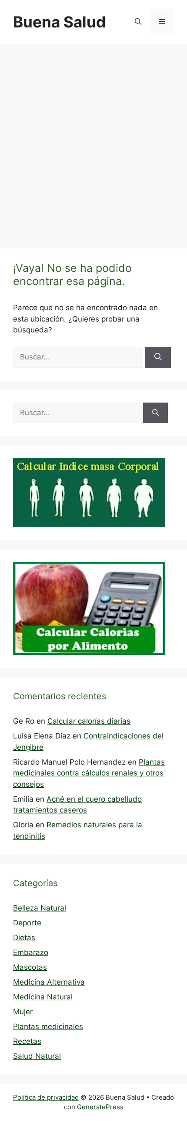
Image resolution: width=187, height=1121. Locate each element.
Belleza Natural (39, 908)
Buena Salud (59, 22)
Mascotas (30, 967)
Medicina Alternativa (49, 982)
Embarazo (30, 952)
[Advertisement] (93, 141)
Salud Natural (37, 1056)
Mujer (23, 1011)
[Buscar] (158, 357)
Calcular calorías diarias (88, 721)
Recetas (27, 1041)
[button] (138, 22)
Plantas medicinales (48, 1026)
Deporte (27, 922)
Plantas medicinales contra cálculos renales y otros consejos (89, 773)
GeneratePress (100, 1107)
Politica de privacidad (46, 1097)
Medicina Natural (43, 996)
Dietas (24, 937)
